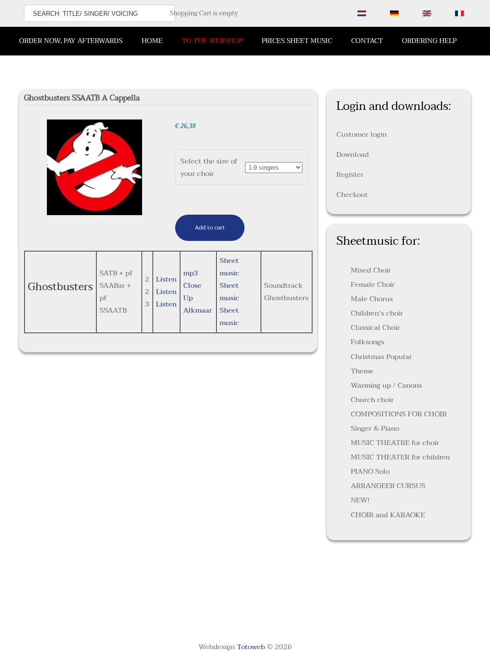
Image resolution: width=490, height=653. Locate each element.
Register (350, 174)
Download (352, 154)
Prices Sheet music (297, 40)
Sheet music (229, 266)
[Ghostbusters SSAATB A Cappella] (95, 167)
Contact (367, 40)
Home (152, 40)
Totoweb (251, 647)
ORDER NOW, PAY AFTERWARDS (70, 40)
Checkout (352, 194)
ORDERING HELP (429, 40)
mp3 (190, 273)
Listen (166, 279)
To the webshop (212, 40)
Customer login (361, 134)
